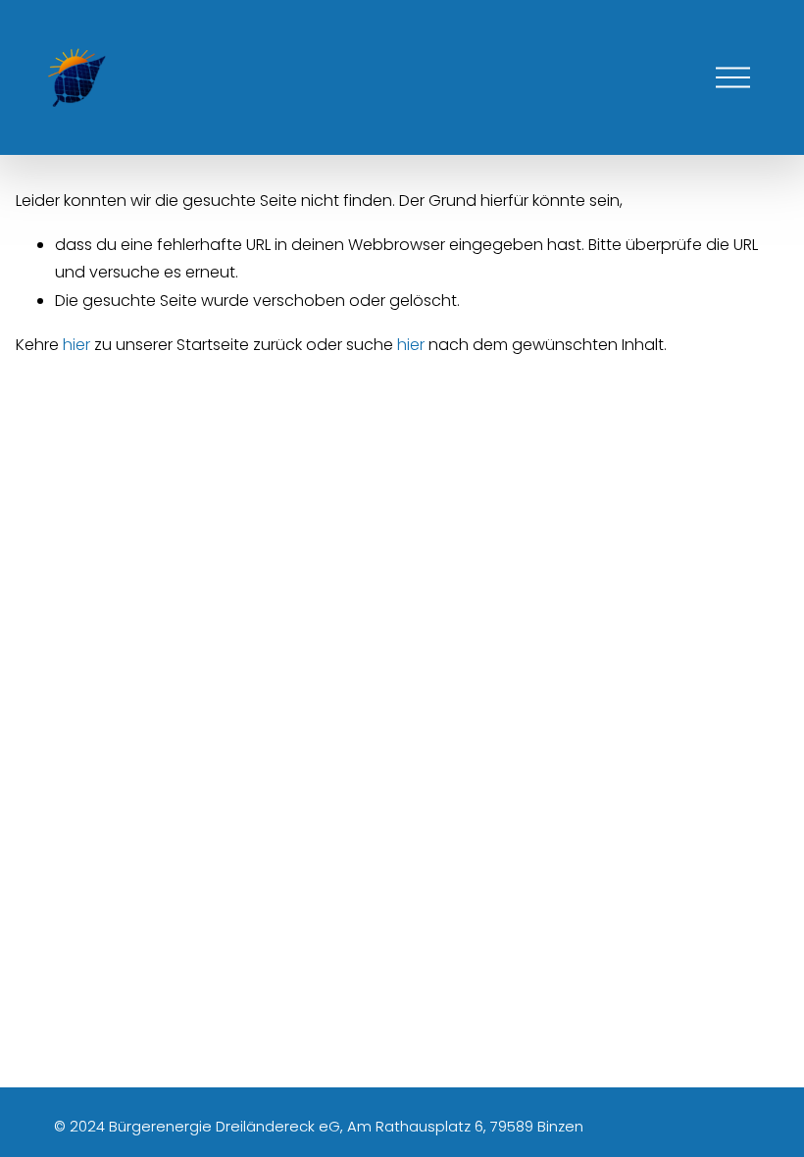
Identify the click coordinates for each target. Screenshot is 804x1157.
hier (76, 344)
